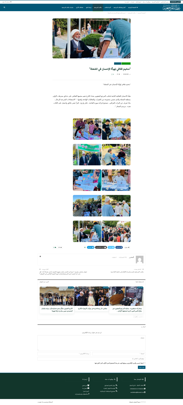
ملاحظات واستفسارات (81, 394)
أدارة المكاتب (107, 7)
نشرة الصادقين (165, 2)
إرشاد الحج (88, 7)
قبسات (132, 2)
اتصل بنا (127, 2)
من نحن (84, 385)
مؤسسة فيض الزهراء (110, 388)
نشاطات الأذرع (79, 7)
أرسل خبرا (86, 391)
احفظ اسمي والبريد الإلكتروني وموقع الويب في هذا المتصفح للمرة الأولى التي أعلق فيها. (119, 363)
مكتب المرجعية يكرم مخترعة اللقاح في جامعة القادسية (127, 272)
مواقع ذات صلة (146, 2)
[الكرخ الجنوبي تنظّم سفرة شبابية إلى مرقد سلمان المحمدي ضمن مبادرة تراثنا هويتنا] (57, 296)
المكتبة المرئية (155, 2)
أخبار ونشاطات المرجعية (119, 7)
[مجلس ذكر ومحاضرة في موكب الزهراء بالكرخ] (91, 296)
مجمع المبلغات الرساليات (108, 391)
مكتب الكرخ (118, 63)
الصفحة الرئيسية (132, 7)
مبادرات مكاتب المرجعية (67, 7)
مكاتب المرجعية (98, 7)
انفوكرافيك (138, 2)
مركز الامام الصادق (110, 385)
